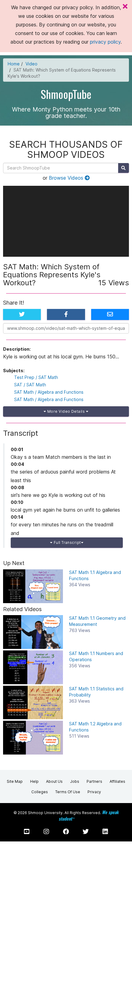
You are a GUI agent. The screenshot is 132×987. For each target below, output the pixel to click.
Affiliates (117, 781)
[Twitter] (85, 831)
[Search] (123, 168)
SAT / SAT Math (30, 384)
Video (31, 63)
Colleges (39, 792)
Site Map (15, 781)
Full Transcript (66, 542)
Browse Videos (67, 178)
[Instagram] (46, 831)
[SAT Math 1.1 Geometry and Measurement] (33, 632)
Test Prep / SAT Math (36, 377)
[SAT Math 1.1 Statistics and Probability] (33, 703)
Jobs (74, 781)
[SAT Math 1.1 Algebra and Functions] (33, 586)
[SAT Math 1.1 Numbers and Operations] (33, 667)
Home (14, 63)
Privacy (94, 792)
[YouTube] (26, 831)
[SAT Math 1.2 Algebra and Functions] (33, 738)
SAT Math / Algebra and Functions (48, 392)
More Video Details (66, 411)
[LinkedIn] (105, 831)
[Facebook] (66, 831)
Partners (94, 781)
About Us (54, 781)
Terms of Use (67, 792)
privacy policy (105, 42)
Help (34, 781)
